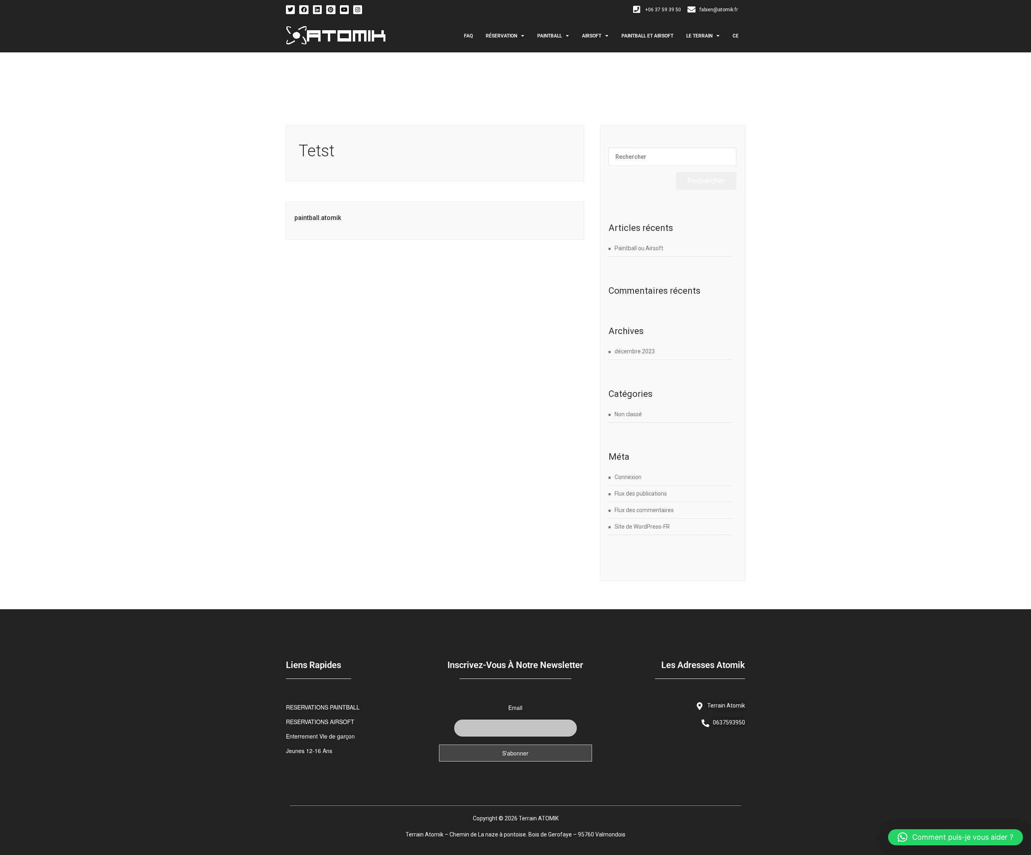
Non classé (628, 414)
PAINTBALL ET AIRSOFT (647, 36)
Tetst (316, 150)
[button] (955, 837)
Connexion (628, 477)
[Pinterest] (330, 9)
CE (736, 36)
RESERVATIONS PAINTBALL (323, 707)
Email (515, 708)
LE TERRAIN (699, 36)
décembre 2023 (635, 351)
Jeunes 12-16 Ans (309, 751)
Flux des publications (641, 493)
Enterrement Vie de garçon (320, 736)
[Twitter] (290, 9)
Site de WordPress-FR (642, 526)
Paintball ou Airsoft (639, 248)
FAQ (468, 36)
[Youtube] (344, 9)
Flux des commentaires (644, 510)
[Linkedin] (317, 9)
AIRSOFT (591, 36)
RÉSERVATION (501, 36)
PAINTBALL (549, 36)
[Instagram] (357, 9)
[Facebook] (303, 9)
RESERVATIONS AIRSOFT (320, 722)
